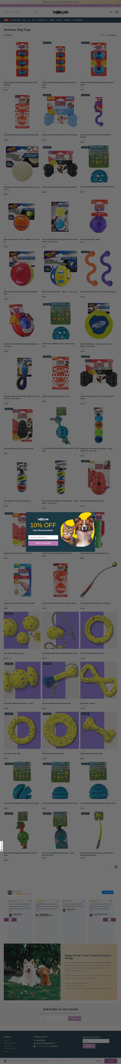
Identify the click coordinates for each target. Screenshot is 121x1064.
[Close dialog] (92, 514)
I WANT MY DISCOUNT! (43, 543)
